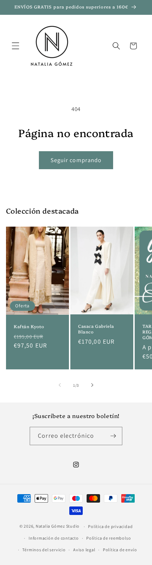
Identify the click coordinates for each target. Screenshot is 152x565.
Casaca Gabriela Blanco (96, 329)
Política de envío (120, 549)
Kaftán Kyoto (29, 326)
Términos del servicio (43, 549)
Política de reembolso (108, 538)
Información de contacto (54, 538)
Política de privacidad (110, 526)
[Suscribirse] (113, 436)
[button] (15, 45)
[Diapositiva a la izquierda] (60, 385)
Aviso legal (84, 549)
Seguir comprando (76, 160)
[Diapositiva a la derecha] (92, 385)
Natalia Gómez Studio (58, 526)
